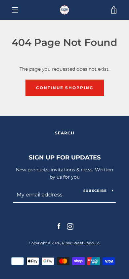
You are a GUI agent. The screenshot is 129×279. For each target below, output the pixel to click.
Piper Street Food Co (81, 243)
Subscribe (95, 191)
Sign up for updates (65, 157)
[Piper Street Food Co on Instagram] (70, 226)
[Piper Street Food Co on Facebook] (59, 226)
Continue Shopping (64, 87)
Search (64, 132)
